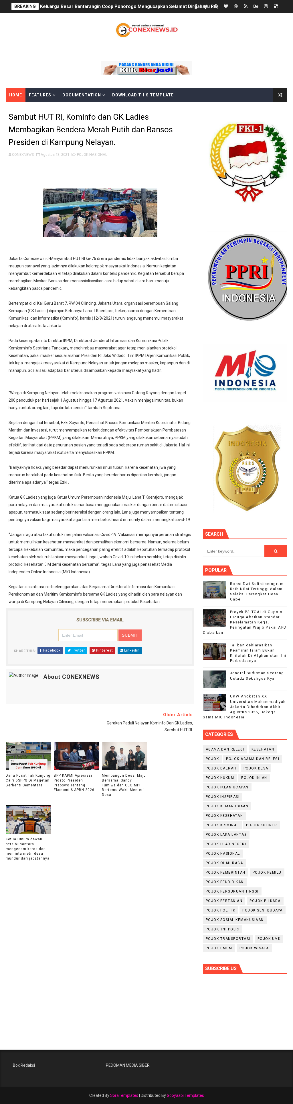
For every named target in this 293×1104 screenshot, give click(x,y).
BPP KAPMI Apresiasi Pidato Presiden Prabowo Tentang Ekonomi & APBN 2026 (74, 782)
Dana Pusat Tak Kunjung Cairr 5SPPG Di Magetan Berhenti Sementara (28, 780)
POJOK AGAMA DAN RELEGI (252, 759)
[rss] (245, 6)
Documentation (81, 95)
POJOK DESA (255, 768)
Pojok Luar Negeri (226, 844)
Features (40, 95)
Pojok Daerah (221, 768)
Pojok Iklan (254, 778)
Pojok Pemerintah (226, 872)
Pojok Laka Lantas (226, 835)
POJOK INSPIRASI (223, 797)
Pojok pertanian (224, 901)
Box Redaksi (24, 1065)
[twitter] (205, 6)
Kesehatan (263, 749)
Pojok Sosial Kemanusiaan (235, 920)
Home (15, 95)
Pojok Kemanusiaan (227, 806)
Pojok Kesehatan (224, 816)
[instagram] (266, 6)
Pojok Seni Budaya (262, 910)
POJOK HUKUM (220, 778)
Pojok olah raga (224, 863)
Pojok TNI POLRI (223, 929)
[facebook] (195, 6)
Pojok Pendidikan (225, 882)
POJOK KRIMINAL (222, 825)
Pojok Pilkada (265, 901)
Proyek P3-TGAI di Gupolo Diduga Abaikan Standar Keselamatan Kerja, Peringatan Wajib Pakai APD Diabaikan (245, 622)
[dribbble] (235, 6)
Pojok (212, 759)
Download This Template (143, 95)
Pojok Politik (220, 910)
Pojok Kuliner (261, 825)
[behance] (256, 6)
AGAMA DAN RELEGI (225, 749)
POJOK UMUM (219, 948)
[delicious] (276, 6)
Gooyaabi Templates (185, 1095)
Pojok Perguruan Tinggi (232, 891)
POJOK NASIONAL (92, 154)
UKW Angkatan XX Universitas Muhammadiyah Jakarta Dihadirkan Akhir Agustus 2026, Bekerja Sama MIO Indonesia (244, 706)
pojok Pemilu (267, 872)
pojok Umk (269, 939)
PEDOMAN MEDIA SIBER (128, 1065)
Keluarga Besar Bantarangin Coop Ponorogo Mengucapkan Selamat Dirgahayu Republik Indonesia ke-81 (152, 6)
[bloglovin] (225, 6)
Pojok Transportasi (228, 939)
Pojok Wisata (254, 948)
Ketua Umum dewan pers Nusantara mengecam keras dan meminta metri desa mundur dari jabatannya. (28, 848)
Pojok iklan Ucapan (227, 787)
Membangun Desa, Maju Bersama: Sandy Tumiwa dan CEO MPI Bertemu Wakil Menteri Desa (124, 785)
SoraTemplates (124, 1095)
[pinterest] (215, 6)
